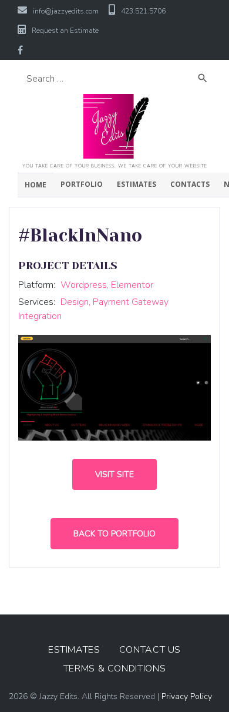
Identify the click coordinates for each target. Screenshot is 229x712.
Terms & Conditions (114, 668)
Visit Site (114, 474)
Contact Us (150, 649)
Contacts (190, 184)
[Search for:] (105, 79)
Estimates (136, 184)
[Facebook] (20, 50)
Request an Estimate (65, 30)
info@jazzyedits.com (66, 11)
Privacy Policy (186, 696)
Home (35, 185)
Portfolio (81, 184)
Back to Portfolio (114, 533)
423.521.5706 (143, 11)
